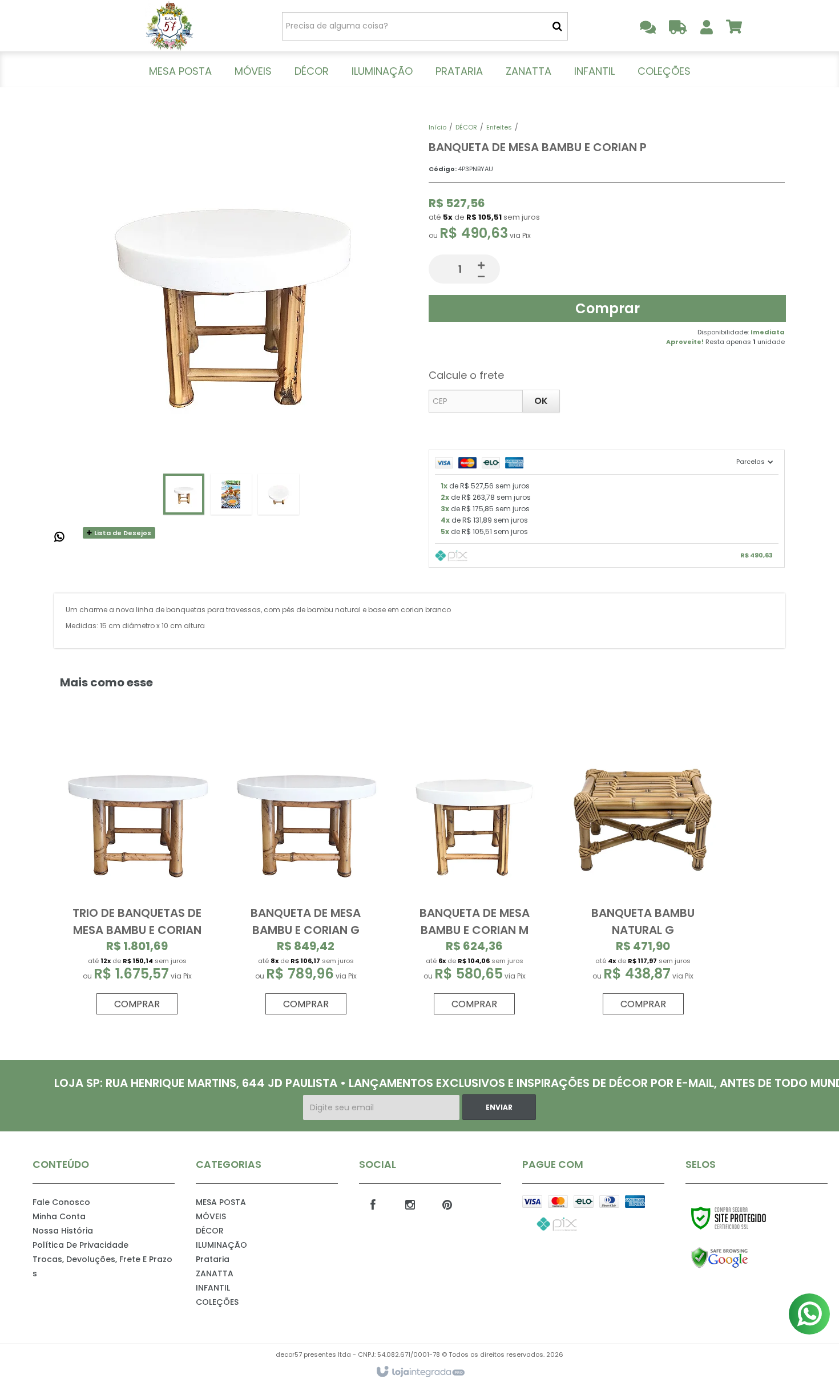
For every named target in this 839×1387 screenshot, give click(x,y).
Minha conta (59, 1216)
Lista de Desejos (121, 532)
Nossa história (63, 1230)
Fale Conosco (61, 1202)
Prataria (212, 1259)
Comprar (607, 308)
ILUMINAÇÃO (221, 1245)
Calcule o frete (466, 375)
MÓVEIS (211, 1216)
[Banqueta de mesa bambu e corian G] (306, 876)
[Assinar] (499, 1107)
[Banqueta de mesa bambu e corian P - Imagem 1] (183, 494)
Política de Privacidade (80, 1245)
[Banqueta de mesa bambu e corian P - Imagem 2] (231, 494)
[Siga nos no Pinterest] (447, 1203)
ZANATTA (214, 1273)
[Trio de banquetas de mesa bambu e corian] (137, 876)
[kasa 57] (169, 25)
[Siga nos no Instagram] (410, 1203)
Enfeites (499, 127)
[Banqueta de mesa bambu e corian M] (474, 876)
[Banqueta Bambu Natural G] (642, 876)
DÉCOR (466, 127)
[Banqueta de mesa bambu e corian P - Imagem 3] (278, 494)
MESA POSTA (221, 1202)
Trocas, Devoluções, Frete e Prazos (102, 1266)
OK (541, 400)
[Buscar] (557, 26)
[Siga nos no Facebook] (373, 1203)
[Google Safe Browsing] (744, 1258)
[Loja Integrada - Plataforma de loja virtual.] (420, 1372)
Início (437, 127)
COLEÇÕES (217, 1302)
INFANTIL (213, 1287)
